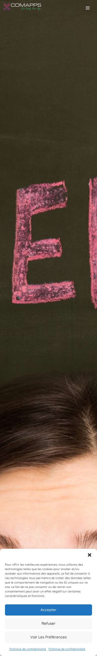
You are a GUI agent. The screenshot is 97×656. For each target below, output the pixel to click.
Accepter (48, 609)
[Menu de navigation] (87, 8)
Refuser (48, 623)
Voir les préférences (48, 637)
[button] (89, 554)
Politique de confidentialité (27, 649)
